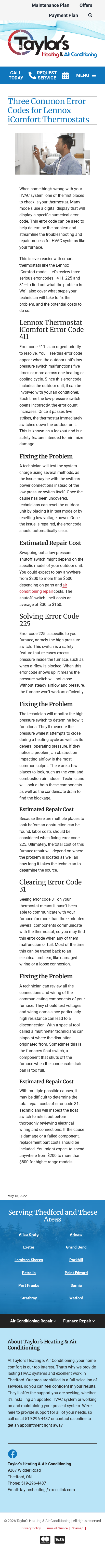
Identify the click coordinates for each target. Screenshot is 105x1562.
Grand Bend (76, 1247)
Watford (76, 1298)
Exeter (28, 1247)
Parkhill (76, 1260)
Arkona (76, 1234)
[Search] (90, 15)
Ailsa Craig (29, 1234)
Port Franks (28, 1285)
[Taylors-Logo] (52, 27)
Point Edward (76, 1273)
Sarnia (76, 1285)
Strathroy (28, 1298)
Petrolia (29, 1273)
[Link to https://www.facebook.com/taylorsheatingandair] (12, 1453)
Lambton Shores (29, 1260)
